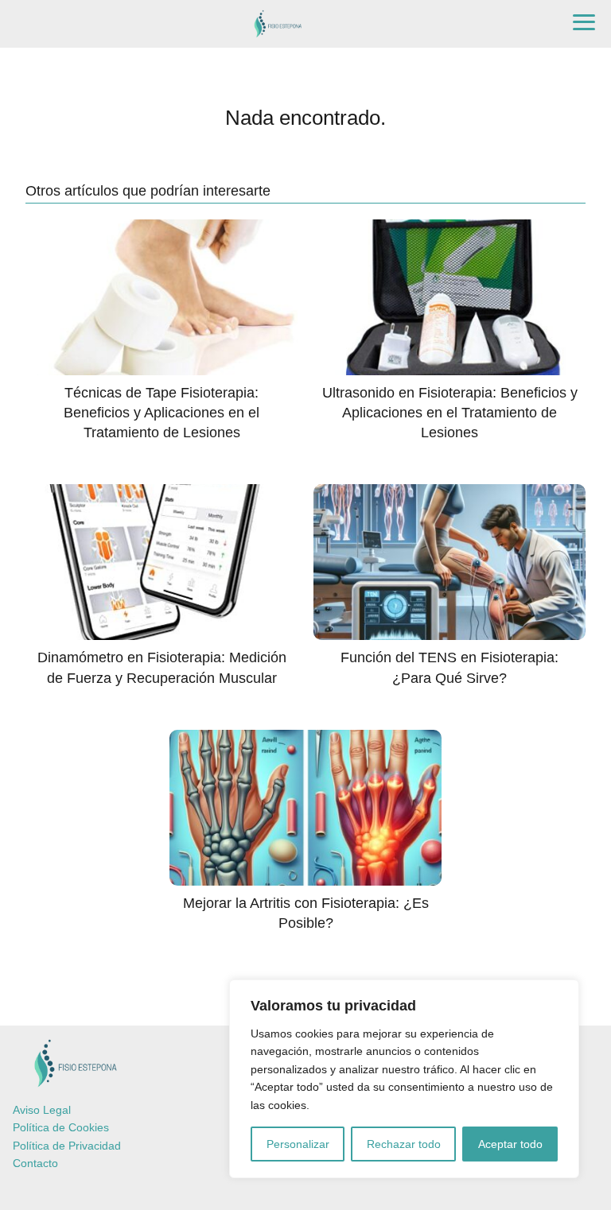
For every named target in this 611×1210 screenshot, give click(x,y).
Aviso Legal (42, 1109)
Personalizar (298, 1144)
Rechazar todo (404, 1144)
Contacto (35, 1163)
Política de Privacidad (67, 1145)
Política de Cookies (61, 1127)
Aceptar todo (510, 1144)
